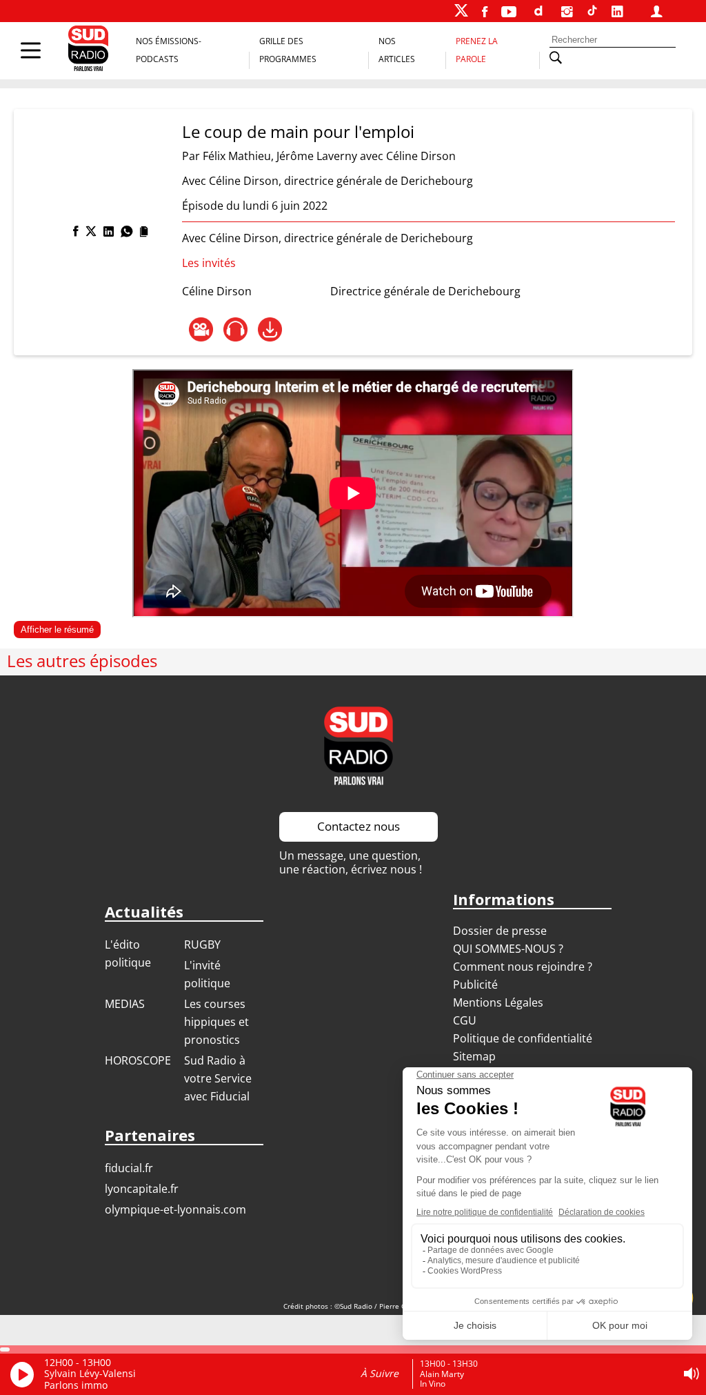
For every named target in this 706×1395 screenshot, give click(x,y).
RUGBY (202, 944)
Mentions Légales (498, 1002)
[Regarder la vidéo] (201, 329)
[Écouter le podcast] (235, 329)
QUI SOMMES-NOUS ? (508, 948)
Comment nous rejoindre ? (524, 966)
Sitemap (474, 1056)
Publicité (475, 984)
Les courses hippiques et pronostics (216, 1021)
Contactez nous (358, 826)
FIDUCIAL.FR (129, 1168)
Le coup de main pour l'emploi (298, 131)
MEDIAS (125, 1003)
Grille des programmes (287, 50)
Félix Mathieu (237, 156)
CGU (464, 1020)
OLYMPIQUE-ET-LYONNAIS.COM (175, 1209)
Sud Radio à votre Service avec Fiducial (218, 1078)
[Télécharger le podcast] (270, 329)
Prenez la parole (477, 50)
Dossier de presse (500, 930)
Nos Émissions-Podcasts (168, 50)
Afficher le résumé (57, 629)
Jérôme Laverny (316, 156)
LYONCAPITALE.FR (142, 1188)
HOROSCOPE (138, 1060)
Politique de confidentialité (522, 1038)
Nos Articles (397, 50)
